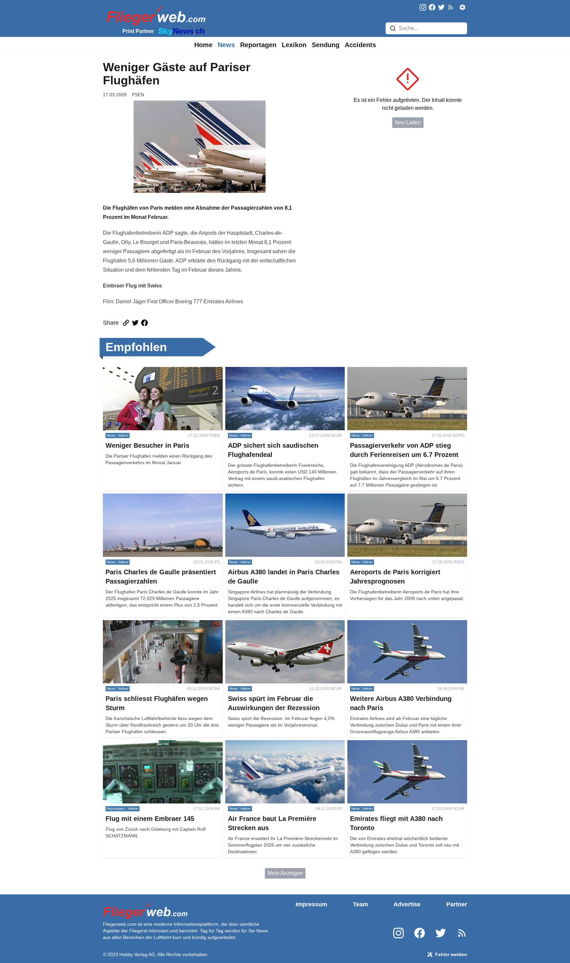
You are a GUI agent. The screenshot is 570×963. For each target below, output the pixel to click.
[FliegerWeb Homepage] (154, 15)
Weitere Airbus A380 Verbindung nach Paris (398, 624)
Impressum (311, 904)
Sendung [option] (325, 44)
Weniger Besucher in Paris (134, 371)
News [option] (226, 44)
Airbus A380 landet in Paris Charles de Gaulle (279, 497)
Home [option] (203, 44)
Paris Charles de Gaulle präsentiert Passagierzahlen (144, 501)
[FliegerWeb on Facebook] (432, 8)
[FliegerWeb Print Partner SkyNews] (180, 31)
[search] (392, 28)
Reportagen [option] (258, 44)
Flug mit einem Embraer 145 (136, 744)
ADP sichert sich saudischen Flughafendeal (276, 371)
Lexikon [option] (294, 44)
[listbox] (203, 45)
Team (360, 904)
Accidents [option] (360, 44)
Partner (456, 904)
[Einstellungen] (462, 7)
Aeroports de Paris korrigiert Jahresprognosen (401, 497)
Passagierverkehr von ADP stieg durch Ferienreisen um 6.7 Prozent (392, 374)
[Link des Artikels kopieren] (126, 322)
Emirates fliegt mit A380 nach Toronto (390, 744)
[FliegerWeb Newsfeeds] (450, 7)
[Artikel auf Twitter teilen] (135, 322)
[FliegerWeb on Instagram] (423, 8)
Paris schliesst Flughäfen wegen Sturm (148, 624)
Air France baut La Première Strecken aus (274, 744)
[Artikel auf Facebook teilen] (144, 322)
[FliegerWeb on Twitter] (441, 8)
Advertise (407, 904)
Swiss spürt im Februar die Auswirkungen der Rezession (278, 628)
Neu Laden (408, 122)
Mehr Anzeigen (285, 873)
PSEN (138, 94)
